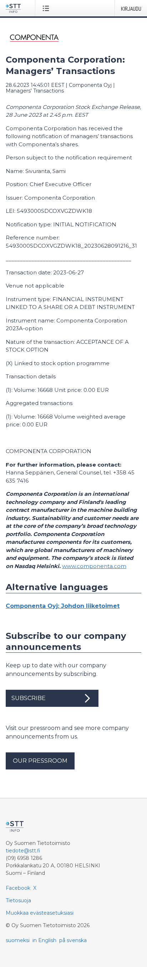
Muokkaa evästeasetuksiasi (40, 913)
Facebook (18, 888)
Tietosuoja (18, 900)
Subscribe (28, 698)
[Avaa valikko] (47, 8)
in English (44, 940)
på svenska (73, 940)
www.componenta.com (94, 566)
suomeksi (18, 940)
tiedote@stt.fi (23, 850)
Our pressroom (40, 760)
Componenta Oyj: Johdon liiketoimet (63, 606)
